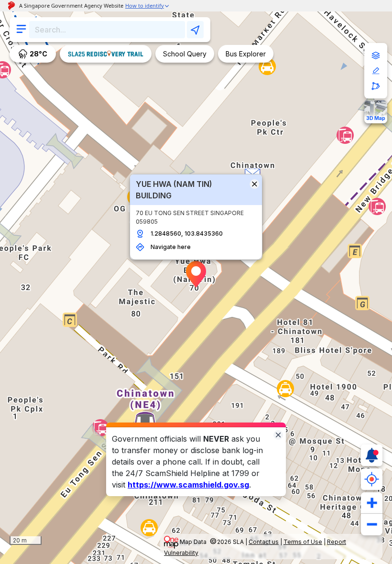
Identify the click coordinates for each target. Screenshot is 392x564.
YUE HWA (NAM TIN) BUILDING (174, 189)
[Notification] (371, 455)
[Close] (278, 434)
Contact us (264, 541)
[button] (196, 274)
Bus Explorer (246, 54)
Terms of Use (302, 541)
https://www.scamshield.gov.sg (188, 484)
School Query (185, 54)
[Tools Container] (375, 70)
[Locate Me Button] (371, 479)
